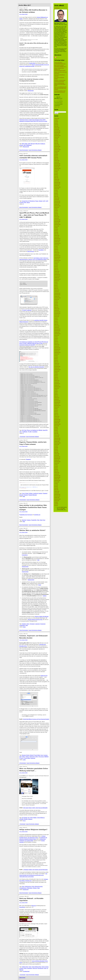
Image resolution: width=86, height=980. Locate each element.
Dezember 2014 (57, 329)
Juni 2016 (56, 302)
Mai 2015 (56, 321)
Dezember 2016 (57, 293)
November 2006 (57, 477)
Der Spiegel (24, 817)
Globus (27, 756)
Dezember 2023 (57, 163)
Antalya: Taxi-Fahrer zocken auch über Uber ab (60, 72)
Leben (24, 759)
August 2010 (56, 406)
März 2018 (56, 269)
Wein (27, 625)
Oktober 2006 (56, 478)
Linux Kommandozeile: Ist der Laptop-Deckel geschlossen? (59, 91)
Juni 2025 (56, 138)
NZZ (38, 560)
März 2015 (56, 324)
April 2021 (56, 213)
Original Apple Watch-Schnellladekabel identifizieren (59, 63)
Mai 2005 (56, 505)
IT (23, 204)
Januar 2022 (56, 199)
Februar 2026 (56, 127)
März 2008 (56, 452)
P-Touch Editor (26, 758)
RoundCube (22, 907)
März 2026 (56, 126)
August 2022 (56, 188)
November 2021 (57, 202)
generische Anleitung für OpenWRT (27, 345)
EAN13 (23, 756)
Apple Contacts (45, 967)
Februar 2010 (56, 416)
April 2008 (56, 450)
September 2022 (57, 187)
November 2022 (57, 183)
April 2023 (56, 176)
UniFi (44, 201)
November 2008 (57, 439)
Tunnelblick (41, 250)
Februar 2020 (56, 235)
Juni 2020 (56, 229)
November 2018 (57, 257)
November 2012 (57, 366)
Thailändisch (22, 625)
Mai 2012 (56, 375)
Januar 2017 (56, 291)
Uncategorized (26, 971)
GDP (29, 143)
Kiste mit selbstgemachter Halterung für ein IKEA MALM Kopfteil (59, 84)
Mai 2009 (56, 430)
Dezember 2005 (57, 494)
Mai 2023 (56, 174)
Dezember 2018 (57, 255)
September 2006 (57, 480)
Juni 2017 (56, 283)
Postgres (29, 520)
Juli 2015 (56, 318)
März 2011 (56, 396)
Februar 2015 (56, 325)
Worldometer (30, 90)
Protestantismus (23, 888)
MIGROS (46, 756)
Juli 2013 (56, 355)
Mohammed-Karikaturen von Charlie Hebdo (32, 839)
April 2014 (56, 341)
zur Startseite (56, 8)
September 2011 (57, 386)
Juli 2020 (56, 227)
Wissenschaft (26, 146)
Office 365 (37, 143)
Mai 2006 (56, 486)
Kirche (33, 886)
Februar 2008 (56, 453)
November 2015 (57, 313)
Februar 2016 (56, 308)
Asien (28, 624)
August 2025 (56, 137)
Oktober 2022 (56, 185)
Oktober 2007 (56, 460)
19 (61, 102)
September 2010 (57, 405)
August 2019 (56, 244)
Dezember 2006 (57, 475)
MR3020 (40, 430)
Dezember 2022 (57, 182)
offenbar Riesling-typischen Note (35, 619)
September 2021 (57, 205)
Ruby (38, 520)
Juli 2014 (56, 336)
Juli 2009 (56, 427)
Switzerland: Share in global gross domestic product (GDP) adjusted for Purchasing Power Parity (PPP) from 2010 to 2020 (33, 120)
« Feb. (55, 106)
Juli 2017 (56, 282)
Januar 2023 (56, 180)
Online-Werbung (41, 817)
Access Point (25, 201)
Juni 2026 (56, 121)
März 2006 (56, 489)
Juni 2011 (56, 391)
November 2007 (57, 458)
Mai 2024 (56, 155)
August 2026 (56, 118)
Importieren (29, 968)
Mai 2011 (56, 392)
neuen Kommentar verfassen (35, 150)
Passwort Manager (32, 495)
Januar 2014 (56, 346)
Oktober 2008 (56, 441)
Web (24, 496)
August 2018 (56, 261)
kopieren (40, 493)
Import (25, 968)
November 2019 (57, 240)
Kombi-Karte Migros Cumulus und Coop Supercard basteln (36, 719)
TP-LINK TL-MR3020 (26, 310)
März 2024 (56, 158)
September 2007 (57, 461)
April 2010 (56, 413)
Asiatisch (24, 624)
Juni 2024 (56, 154)
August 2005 (56, 500)
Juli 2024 (56, 152)
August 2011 (56, 388)
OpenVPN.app (30, 251)
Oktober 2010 (56, 403)
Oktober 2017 (56, 277)
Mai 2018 (56, 266)
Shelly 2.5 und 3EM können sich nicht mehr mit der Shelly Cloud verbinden (60, 88)
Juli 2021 (56, 208)
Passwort (26, 495)
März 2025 (56, 143)
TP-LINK (30, 431)
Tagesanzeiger (25, 566)
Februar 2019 (56, 252)
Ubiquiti (40, 201)
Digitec (26, 143)
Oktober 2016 (56, 296)
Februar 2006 (56, 491)
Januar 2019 (56, 254)
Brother (27, 755)
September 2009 (57, 424)
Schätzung (42, 143)
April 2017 (56, 286)
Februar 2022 (56, 197)
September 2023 (57, 168)
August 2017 (56, 280)
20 (55, 104)
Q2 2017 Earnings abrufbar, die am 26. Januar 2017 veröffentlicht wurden (34, 65)
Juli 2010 (56, 408)
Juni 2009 (56, 428)
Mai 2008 (56, 449)
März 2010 (56, 414)
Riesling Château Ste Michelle (41, 616)
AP (29, 201)
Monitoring (32, 201)
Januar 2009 (56, 436)
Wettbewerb (29, 145)
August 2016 (56, 299)
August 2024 (56, 151)
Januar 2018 (56, 272)
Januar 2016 (56, 310)
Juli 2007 (56, 464)
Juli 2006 (56, 483)
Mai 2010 (56, 411)
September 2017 (57, 279)
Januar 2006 (56, 492)
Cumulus (45, 755)
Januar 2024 (56, 162)
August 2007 (56, 463)
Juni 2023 (56, 173)
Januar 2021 (56, 218)
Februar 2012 (56, 380)
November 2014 (57, 330)
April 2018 (56, 268)
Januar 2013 (56, 364)
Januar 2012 (56, 382)
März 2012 (56, 378)
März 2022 (56, 196)
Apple (30, 967)
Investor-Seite (32, 63)
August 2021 (56, 207)
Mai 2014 (56, 339)
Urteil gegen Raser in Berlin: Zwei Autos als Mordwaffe (35, 807)
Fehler (31, 817)
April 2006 (56, 488)
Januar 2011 (56, 399)
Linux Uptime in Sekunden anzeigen (59, 78)
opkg (20, 431)
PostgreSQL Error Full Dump (25, 514)
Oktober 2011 (56, 385)
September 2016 (57, 297)
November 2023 (57, 165)
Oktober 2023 (56, 166)
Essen (24, 627)
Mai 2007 (56, 467)
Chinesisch (32, 624)
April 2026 (56, 124)
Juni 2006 (56, 484)
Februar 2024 (56, 160)
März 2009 (56, 433)
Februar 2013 (56, 363)
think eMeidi (60, 508)
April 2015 (56, 322)
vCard (45, 968)
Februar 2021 (56, 216)
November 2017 (57, 275)
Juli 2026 (56, 119)
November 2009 (57, 421)
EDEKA (44, 595)
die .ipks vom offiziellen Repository (36, 367)
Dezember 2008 (57, 438)
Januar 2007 (56, 474)
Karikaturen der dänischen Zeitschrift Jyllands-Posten (33, 838)
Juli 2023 (56, 171)
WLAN (28, 202)
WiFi (25, 202)
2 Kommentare (22, 499)
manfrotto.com (37, 514)
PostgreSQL (34, 520)
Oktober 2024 (56, 148)
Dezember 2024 (57, 146)
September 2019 (57, 243)
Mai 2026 (56, 123)
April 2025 (56, 141)
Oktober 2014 (56, 332)
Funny (24, 820)
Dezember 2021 (57, 201)
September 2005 (57, 499)
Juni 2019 (56, 247)
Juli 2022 (56, 190)
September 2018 (57, 260)
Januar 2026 (56, 129)
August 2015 (56, 316)
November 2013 (57, 349)
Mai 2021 (56, 212)
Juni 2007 (56, 466)
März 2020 (56, 233)
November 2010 (57, 402)
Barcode (24, 755)
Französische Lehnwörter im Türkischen (59, 75)
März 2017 (56, 288)
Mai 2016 (56, 304)
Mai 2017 (56, 285)
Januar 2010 (56, 417)
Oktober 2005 (56, 497)
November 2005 (57, 495)
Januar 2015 (56, 327)
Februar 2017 (56, 290)
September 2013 (57, 352)
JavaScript (35, 493)
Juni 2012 (56, 374)
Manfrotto (24, 520)
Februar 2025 (56, 144)
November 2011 (57, 383)
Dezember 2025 (57, 130)
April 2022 (56, 194)
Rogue (36, 201)
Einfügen (31, 493)
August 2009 (56, 425)
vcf (47, 968)
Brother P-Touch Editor (35, 755)
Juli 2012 (56, 372)
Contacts (21, 968)
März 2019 (56, 251)
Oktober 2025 (56, 133)
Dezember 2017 (57, 274)
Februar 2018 (56, 271)
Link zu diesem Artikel (23, 14)
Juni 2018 (56, 265)
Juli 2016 (56, 300)
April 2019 (56, 249)
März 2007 (56, 470)
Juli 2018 (56, 263)
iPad (25, 430)
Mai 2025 (56, 140)
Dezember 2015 (57, 311)
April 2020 (56, 232)
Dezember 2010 (57, 400)
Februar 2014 (56, 344)
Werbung (30, 819)
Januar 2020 (56, 236)
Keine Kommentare (23, 150)
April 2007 (56, 469)
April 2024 (56, 157)
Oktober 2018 (56, 258)
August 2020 (56, 226)
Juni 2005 (56, 503)
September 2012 (57, 369)
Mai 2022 (56, 193)
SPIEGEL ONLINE (23, 819)
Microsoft (33, 143)
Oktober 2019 (56, 241)
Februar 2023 (56, 179)
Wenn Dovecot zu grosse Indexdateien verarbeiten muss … (60, 66)
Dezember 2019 (57, 238)
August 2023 (56, 169)
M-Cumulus (41, 756)
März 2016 (56, 307)
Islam (23, 886)
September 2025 (57, 135)
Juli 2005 (56, 502)
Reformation (29, 888)
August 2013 (56, 353)
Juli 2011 (56, 389)
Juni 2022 (56, 191)
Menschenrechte (38, 886)
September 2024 (57, 149)
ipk (31, 430)
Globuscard (32, 756)
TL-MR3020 (24, 431)
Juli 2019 (56, 246)
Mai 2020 (56, 230)
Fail (28, 817)
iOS (23, 430)
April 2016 (56, 305)
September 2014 (57, 333)
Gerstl (39, 585)
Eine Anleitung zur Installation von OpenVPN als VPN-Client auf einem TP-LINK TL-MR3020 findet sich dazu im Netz (33, 342)
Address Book (25, 967)
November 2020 (57, 221)
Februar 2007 (56, 472)
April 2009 (56, 431)
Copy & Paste (25, 493)
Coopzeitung (25, 555)
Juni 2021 (56, 210)
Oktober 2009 (56, 422)
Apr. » (59, 106)
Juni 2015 (56, 319)
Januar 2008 (56, 455)
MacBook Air (35, 430)
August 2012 (56, 371)
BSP (23, 143)
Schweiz (21, 145)
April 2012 (56, 377)
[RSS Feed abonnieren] (55, 57)
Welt (25, 145)
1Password (28, 459)
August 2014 (56, 335)
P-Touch (21, 758)
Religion (35, 888)
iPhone (28, 430)
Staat (38, 888)
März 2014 (56, 343)
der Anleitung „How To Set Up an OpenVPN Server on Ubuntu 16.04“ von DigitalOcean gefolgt (33, 258)
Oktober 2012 (56, 368)
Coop (41, 755)
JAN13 (36, 756)
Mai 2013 (56, 358)
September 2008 (57, 442)
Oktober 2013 (56, 350)
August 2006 (56, 481)
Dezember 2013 (57, 347)
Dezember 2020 (57, 219)
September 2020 (57, 224)
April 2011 (56, 394)
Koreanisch (42, 624)
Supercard (32, 758)
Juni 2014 (56, 338)
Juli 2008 (56, 445)
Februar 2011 (56, 397)
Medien (35, 817)
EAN (20, 756)
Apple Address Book (36, 967)
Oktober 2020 (56, 222)
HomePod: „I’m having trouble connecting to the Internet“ (59, 81)
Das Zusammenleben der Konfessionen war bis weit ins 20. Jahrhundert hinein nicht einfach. (33, 875)
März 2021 (56, 215)
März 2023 (56, 177)
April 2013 (56, 360)
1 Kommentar (22, 436)
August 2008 (56, 444)
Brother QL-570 (44, 675)
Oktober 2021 (56, 204)
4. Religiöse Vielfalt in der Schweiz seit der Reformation (35, 869)
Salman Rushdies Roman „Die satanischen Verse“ (32, 836)
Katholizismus (28, 886)
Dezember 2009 (57, 419)
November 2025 (57, 132)
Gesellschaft (25, 889)
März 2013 (56, 361)
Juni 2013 (56, 357)
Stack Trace (42, 520)
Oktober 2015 (56, 314)
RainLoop (33, 905)
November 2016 (57, 294)
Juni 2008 (56, 447)
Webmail (21, 970)
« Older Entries (22, 977)
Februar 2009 (56, 435)
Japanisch (37, 624)
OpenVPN (45, 430)
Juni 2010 (56, 410)
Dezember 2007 (57, 456)
